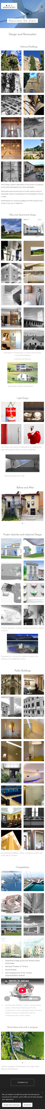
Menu (42, 7)
